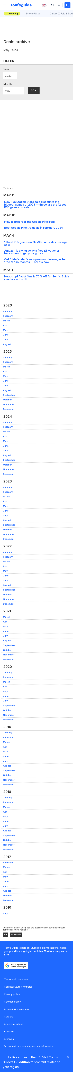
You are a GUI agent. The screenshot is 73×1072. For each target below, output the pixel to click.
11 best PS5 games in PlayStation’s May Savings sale (35, 243)
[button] (67, 5)
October (7, 399)
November (8, 404)
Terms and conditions (16, 979)
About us (9, 1031)
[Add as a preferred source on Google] (16, 965)
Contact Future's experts (18, 986)
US (5, 934)
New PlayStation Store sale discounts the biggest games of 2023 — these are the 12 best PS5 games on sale (35, 204)
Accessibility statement (16, 1009)
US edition (22, 1062)
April (5, 325)
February (8, 316)
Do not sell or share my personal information (28, 1046)
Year (6, 69)
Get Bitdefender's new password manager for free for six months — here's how (35, 261)
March (6, 320)
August (7, 344)
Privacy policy (12, 994)
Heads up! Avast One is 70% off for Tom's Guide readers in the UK (36, 278)
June (5, 334)
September (9, 395)
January (7, 311)
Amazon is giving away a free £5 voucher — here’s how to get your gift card (33, 252)
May (5, 330)
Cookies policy (12, 1001)
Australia (16, 934)
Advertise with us (13, 1024)
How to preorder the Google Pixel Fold (29, 221)
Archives (9, 1039)
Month (7, 84)
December (8, 409)
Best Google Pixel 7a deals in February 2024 (33, 227)
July (5, 339)
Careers (8, 1016)
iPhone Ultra (32, 13)
